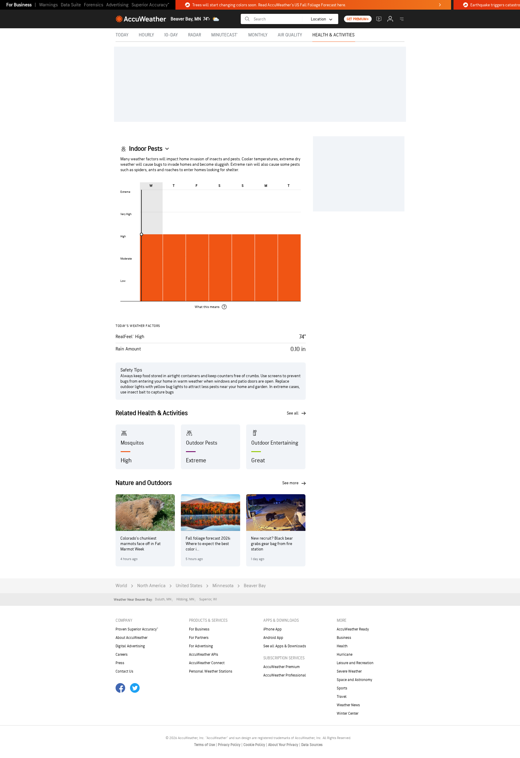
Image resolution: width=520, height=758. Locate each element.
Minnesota (223, 586)
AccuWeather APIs (203, 654)
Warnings (48, 5)
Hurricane (344, 654)
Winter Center (347, 713)
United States (189, 586)
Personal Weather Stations (210, 671)
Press (120, 663)
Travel (342, 696)
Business (344, 637)
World (121, 586)
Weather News (348, 705)
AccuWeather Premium (281, 666)
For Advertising (201, 646)
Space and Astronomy (354, 679)
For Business (19, 5)
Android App (273, 637)
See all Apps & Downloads (284, 646)
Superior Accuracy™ (150, 5)
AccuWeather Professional (284, 675)
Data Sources (312, 744)
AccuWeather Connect (206, 663)
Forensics (93, 5)
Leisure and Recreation (355, 663)
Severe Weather (349, 671)
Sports (342, 688)
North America (151, 586)
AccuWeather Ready (353, 629)
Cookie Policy (254, 744)
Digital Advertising (130, 646)
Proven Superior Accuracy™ (137, 629)
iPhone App (272, 629)
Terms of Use (205, 744)
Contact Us (124, 671)
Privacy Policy (229, 744)
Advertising (117, 5)
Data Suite (71, 5)
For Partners (199, 637)
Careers (122, 654)
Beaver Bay (255, 586)
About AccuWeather (131, 637)
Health (342, 646)
